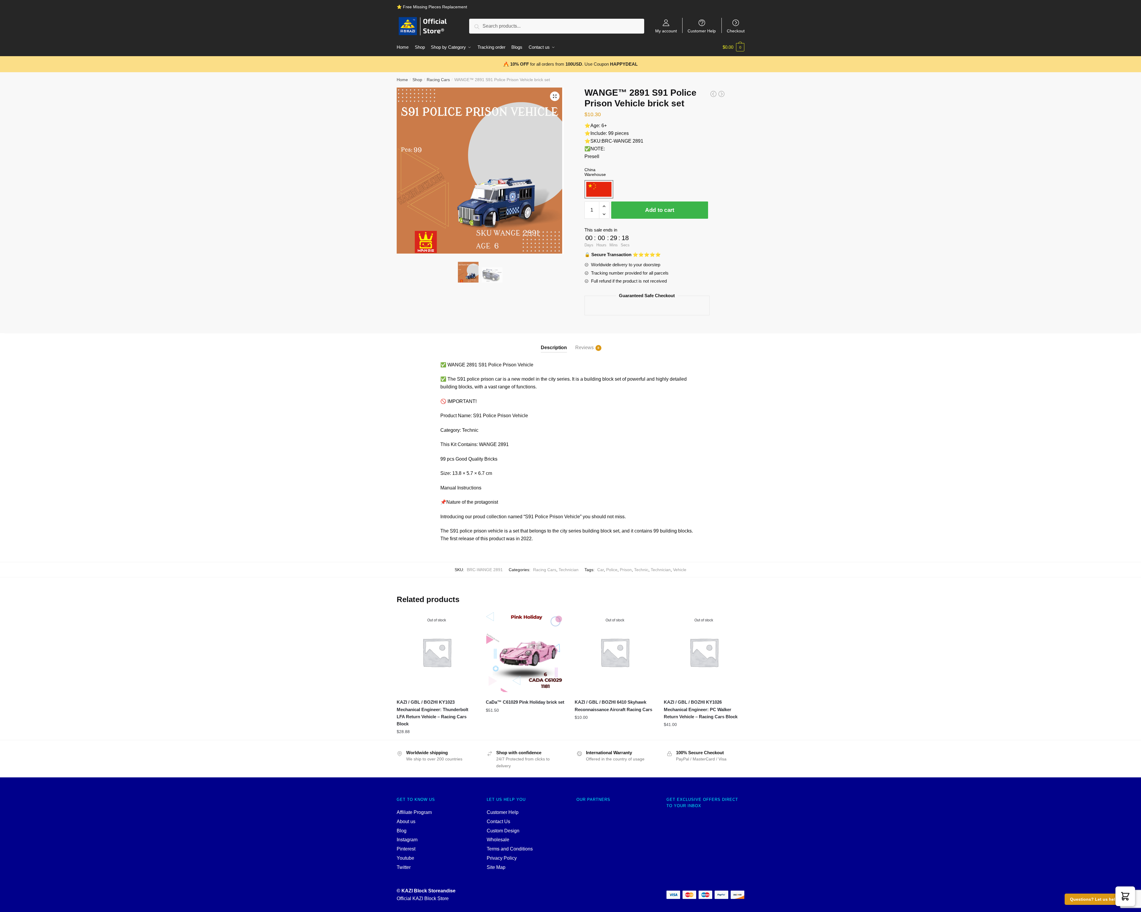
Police (611, 569)
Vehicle (679, 569)
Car (600, 569)
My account (666, 31)
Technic (641, 569)
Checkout (736, 31)
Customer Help (702, 31)
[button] (1125, 896)
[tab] (554, 342)
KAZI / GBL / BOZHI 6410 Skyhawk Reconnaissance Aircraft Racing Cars (613, 706)
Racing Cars (438, 79)
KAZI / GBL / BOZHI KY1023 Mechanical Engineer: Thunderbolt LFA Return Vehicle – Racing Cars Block (432, 713)
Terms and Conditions (510, 848)
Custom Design (503, 830)
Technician (569, 569)
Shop (417, 79)
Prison (626, 569)
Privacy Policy (502, 858)
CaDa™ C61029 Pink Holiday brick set (525, 702)
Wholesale (498, 839)
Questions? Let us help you (1098, 899)
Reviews (584, 347)
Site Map (496, 867)
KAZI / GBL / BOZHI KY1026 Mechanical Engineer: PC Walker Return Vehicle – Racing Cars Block (700, 709)
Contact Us (498, 821)
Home (402, 79)
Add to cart (659, 210)
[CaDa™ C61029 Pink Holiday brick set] (526, 652)
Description (554, 347)
